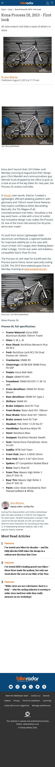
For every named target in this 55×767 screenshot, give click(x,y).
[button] (27, 127)
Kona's (8, 195)
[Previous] (7, 121)
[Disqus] (27, 639)
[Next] (48, 121)
